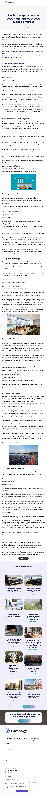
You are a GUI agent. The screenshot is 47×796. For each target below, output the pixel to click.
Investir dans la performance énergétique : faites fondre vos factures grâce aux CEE (33, 616)
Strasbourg (34, 782)
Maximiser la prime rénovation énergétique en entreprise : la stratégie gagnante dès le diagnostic (33, 644)
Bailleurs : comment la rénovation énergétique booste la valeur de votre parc (13, 695)
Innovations (9, 594)
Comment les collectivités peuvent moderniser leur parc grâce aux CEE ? (33, 695)
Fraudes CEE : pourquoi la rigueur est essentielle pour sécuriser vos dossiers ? (13, 641)
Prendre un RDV (23, 558)
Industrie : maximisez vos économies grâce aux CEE (33, 670)
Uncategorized (17, 594)
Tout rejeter (9, 790)
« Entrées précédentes (10, 705)
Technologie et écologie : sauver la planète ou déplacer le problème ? (13, 590)
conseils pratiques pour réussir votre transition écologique (25, 442)
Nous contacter (24, 720)
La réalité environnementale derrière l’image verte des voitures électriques (13, 615)
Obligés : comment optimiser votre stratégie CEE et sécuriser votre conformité (14, 668)
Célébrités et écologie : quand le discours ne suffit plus (33, 590)
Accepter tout (22, 790)
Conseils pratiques (13, 646)
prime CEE (23, 440)
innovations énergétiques (19, 416)
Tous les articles (29, 706)
